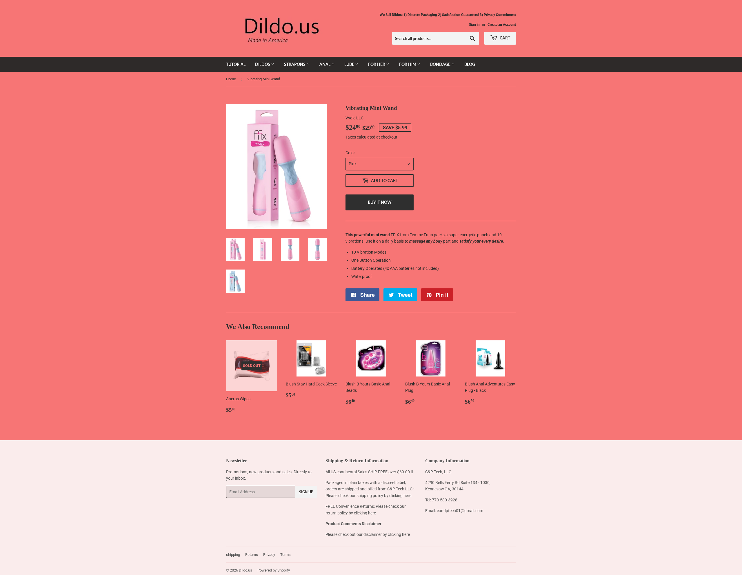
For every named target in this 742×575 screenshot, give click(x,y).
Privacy (269, 554)
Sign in (474, 25)
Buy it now (380, 202)
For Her (377, 64)
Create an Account (502, 25)
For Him (408, 64)
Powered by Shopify (273, 570)
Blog (469, 64)
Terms (285, 554)
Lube (349, 64)
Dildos (263, 64)
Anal (325, 64)
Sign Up (306, 492)
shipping (233, 554)
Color (350, 152)
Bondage (440, 64)
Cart (504, 37)
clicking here (400, 495)
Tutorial (235, 64)
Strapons (295, 64)
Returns (251, 554)
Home (231, 79)
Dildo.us (245, 570)
